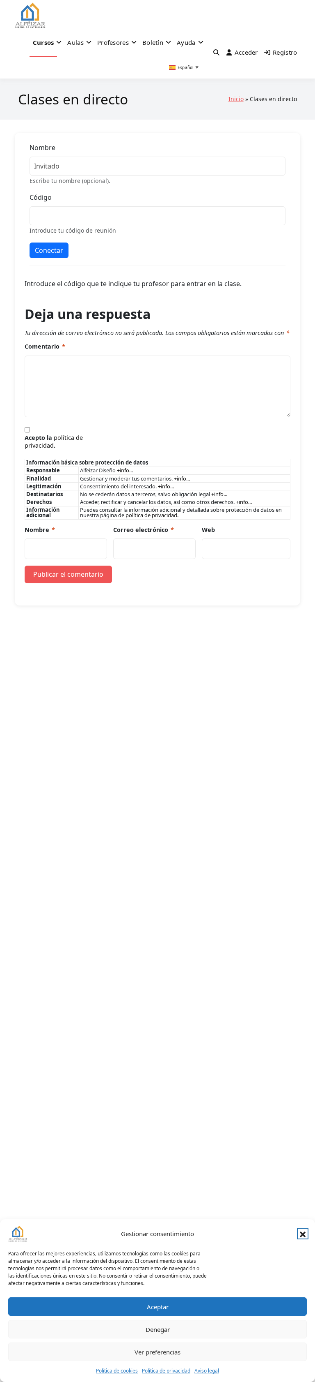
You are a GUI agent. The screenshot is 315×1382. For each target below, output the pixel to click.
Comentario (45, 346)
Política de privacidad (166, 1370)
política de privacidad (54, 441)
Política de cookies (117, 1370)
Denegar (158, 1329)
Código (41, 197)
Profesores (113, 42)
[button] (303, 1233)
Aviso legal (206, 1370)
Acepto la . (54, 441)
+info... (125, 470)
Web (208, 530)
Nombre (42, 147)
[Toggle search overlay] (216, 52)
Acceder (246, 52)
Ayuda (186, 42)
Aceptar (158, 1307)
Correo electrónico (143, 530)
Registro (285, 52)
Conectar (49, 250)
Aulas (75, 42)
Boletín (152, 42)
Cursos (43, 42)
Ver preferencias (157, 1352)
